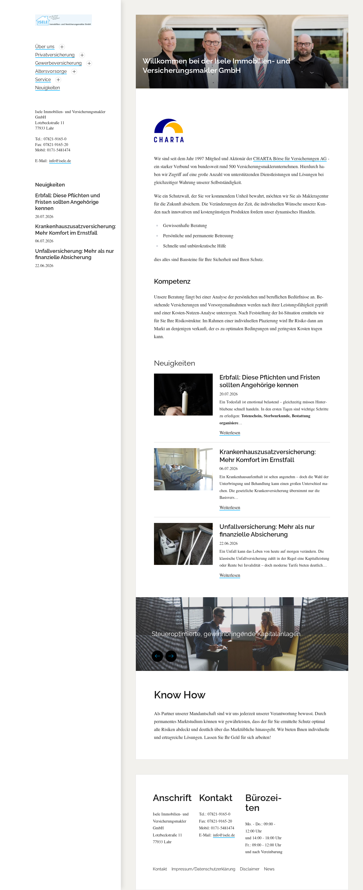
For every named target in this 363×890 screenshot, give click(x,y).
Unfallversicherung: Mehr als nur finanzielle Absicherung (74, 254)
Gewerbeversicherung (58, 63)
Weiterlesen (230, 432)
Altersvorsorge (51, 71)
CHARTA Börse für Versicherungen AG (290, 158)
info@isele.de (60, 160)
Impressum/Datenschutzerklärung (203, 869)
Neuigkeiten (47, 87)
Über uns (44, 46)
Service (43, 79)
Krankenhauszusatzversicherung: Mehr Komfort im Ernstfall (75, 229)
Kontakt (160, 869)
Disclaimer (249, 869)
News (269, 869)
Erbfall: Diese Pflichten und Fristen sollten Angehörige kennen (67, 201)
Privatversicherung (55, 55)
